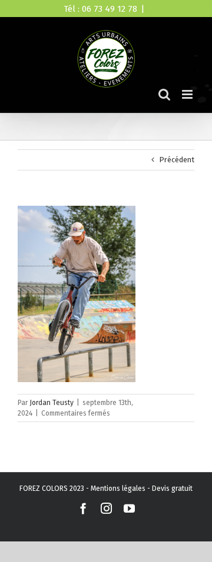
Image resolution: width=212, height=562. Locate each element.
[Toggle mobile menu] (188, 94)
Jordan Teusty (51, 403)
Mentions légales (118, 488)
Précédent (176, 159)
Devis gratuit (172, 488)
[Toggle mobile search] (164, 94)
